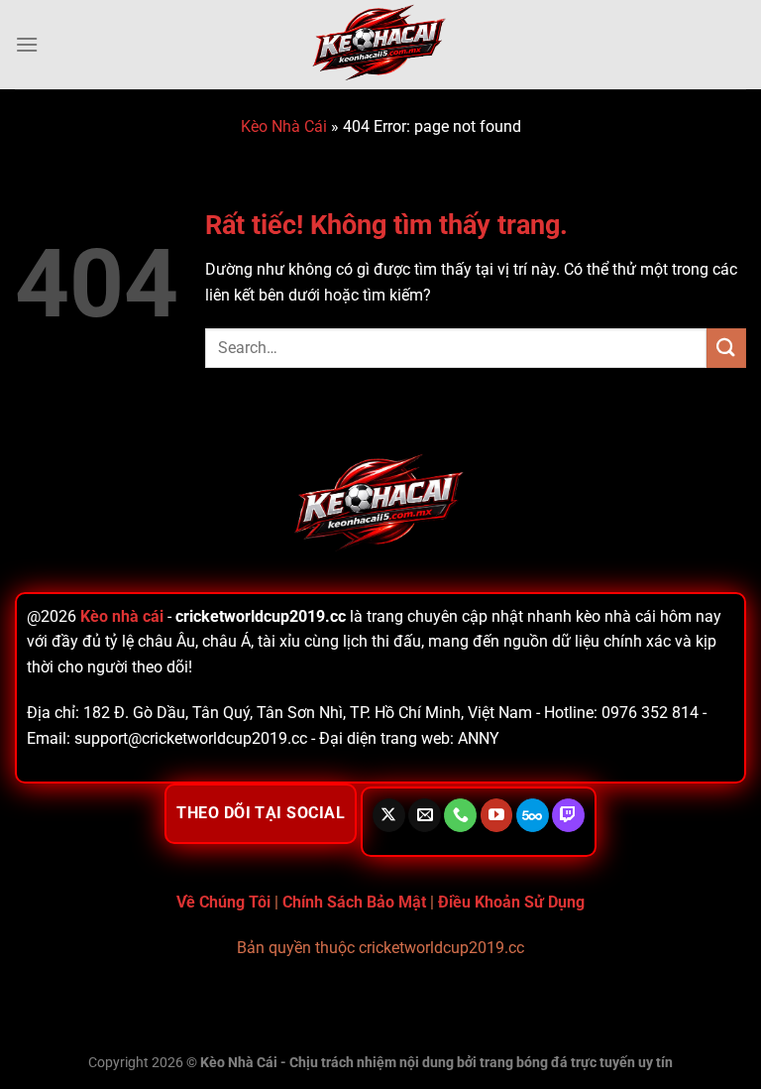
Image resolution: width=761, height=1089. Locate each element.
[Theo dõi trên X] (389, 815)
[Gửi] (726, 347)
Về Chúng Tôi (223, 902)
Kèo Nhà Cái (284, 126)
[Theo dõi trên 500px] (532, 815)
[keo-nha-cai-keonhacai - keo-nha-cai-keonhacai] (380, 44)
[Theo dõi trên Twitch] (568, 815)
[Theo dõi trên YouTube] (497, 815)
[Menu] (27, 44)
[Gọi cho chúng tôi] (460, 815)
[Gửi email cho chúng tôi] (424, 815)
